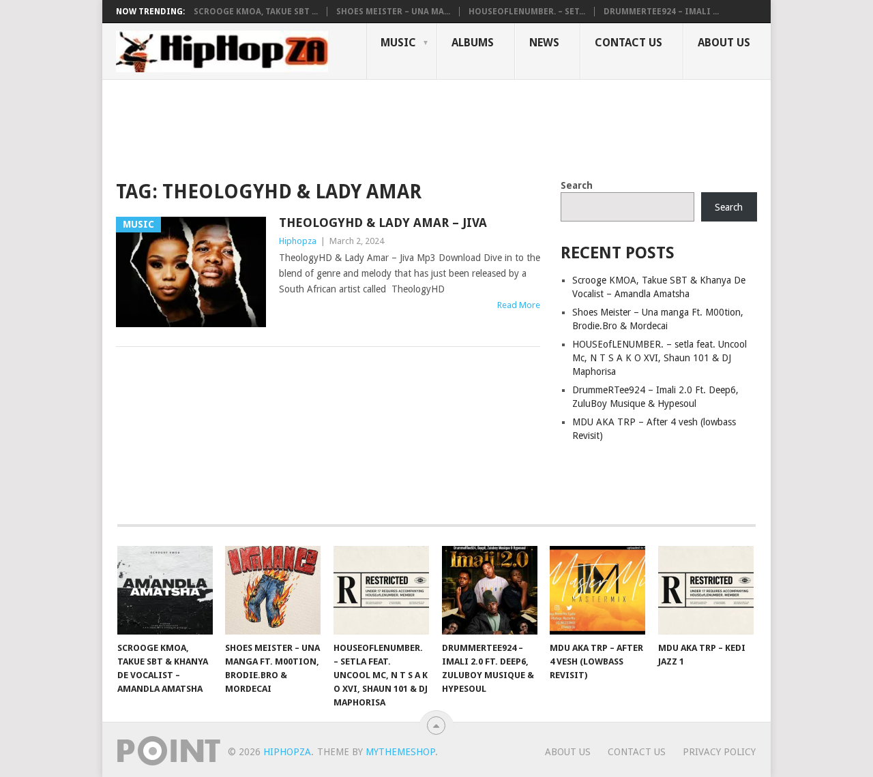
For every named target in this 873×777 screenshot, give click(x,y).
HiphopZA (287, 751)
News (544, 42)
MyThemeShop (400, 751)
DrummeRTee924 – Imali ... (661, 11)
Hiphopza (297, 241)
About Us (724, 42)
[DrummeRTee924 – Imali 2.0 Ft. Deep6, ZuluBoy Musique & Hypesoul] (489, 590)
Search (577, 185)
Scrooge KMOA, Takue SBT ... (256, 11)
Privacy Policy (719, 751)
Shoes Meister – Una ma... (393, 11)
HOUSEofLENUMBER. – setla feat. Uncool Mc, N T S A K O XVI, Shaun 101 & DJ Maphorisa (659, 358)
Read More (518, 305)
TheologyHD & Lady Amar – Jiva (383, 222)
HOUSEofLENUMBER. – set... (527, 11)
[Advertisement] (364, 126)
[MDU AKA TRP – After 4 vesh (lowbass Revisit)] (597, 590)
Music (398, 42)
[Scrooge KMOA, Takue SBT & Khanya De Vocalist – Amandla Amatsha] (165, 590)
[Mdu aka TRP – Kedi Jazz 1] (706, 590)
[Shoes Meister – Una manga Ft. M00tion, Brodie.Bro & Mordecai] (273, 590)
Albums (473, 42)
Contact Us (628, 42)
